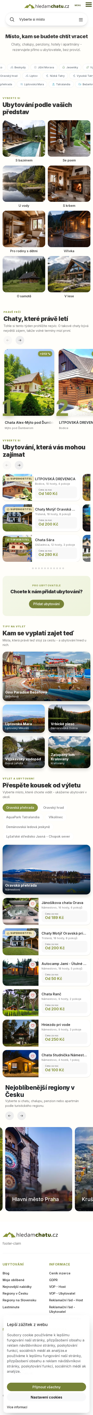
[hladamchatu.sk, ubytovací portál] (46, 6)
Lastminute (11, 1307)
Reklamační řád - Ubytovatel (62, 1309)
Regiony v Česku (15, 1293)
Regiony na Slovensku (19, 1300)
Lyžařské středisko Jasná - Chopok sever (38, 836)
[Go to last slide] (9, 1115)
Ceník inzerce (60, 1273)
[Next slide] (20, 340)
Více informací (17, 1407)
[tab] (30, 568)
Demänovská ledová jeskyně (28, 827)
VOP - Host (57, 1286)
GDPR (53, 1280)
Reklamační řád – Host (66, 1300)
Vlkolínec (56, 817)
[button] (46, 1387)
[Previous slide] (7, 340)
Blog (6, 1273)
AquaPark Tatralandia (23, 817)
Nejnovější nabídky (17, 1286)
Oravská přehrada (20, 807)
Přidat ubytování (46, 604)
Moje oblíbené (13, 1280)
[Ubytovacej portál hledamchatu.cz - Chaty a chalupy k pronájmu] (30, 1235)
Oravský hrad (53, 807)
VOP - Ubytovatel (62, 1293)
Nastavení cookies (46, 1397)
